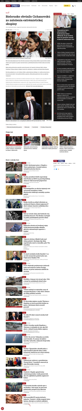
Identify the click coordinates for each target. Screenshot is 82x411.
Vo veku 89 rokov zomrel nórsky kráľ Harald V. (36, 316)
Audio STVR (34, 1)
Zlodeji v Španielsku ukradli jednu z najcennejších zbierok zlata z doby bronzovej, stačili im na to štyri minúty (36, 350)
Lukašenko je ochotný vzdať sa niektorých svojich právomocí (50, 147)
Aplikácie (70, 163)
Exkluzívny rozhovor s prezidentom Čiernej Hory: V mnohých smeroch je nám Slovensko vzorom (36, 362)
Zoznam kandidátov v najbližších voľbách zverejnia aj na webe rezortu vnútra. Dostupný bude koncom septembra (65, 78)
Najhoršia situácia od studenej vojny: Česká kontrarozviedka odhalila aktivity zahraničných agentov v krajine (36, 228)
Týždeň (72, 14)
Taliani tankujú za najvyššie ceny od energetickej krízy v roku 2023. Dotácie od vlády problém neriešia (37, 291)
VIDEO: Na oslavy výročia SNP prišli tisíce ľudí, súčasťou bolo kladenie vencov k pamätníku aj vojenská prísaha (65, 46)
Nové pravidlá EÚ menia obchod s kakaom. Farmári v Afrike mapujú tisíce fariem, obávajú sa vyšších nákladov (37, 399)
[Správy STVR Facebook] (54, 169)
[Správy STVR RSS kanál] (58, 169)
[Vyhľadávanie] (75, 5)
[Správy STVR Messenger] (56, 169)
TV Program (27, 1)
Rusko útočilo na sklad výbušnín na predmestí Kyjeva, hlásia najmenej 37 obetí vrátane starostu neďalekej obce (36, 204)
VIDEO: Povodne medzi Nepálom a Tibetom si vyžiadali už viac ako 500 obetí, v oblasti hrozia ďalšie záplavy (36, 327)
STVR (2, 1)
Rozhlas (7, 1)
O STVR (74, 163)
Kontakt (79, 1)
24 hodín (64, 14)
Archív (20, 1)
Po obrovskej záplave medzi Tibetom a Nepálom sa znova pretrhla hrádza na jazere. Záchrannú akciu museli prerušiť (36, 304)
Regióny (51, 5)
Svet (39, 5)
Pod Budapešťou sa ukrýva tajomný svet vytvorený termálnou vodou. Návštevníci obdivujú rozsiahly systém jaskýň (37, 191)
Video (29, 163)
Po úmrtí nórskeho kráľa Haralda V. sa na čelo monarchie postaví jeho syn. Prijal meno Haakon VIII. (66, 70)
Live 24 (66, 5)
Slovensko (33, 5)
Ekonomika (44, 5)
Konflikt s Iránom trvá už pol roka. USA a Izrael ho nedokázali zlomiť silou (37, 280)
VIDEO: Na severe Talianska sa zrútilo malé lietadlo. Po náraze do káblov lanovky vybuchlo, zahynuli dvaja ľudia (37, 339)
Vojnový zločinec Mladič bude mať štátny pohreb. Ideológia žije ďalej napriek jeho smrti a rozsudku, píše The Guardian (66, 107)
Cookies (54, 166)
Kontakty (55, 163)
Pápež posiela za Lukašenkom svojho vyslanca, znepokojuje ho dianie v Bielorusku (14, 148)
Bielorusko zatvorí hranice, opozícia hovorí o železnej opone (31, 148)
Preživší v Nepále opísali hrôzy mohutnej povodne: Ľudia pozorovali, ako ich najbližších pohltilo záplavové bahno (36, 375)
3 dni (68, 14)
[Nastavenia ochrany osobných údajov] (2, 408)
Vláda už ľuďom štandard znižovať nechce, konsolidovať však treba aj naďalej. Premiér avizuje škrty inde (66, 54)
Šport (56, 5)
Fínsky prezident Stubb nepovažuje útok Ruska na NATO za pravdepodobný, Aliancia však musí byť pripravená (37, 179)
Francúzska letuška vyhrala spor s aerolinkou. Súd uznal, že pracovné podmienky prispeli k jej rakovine (35, 387)
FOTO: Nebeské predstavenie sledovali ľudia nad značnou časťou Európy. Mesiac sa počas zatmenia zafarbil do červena (36, 268)
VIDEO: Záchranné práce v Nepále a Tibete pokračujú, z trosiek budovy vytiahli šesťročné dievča (67, 149)
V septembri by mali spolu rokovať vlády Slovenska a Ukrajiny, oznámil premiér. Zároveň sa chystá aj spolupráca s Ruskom (66, 62)
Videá (59, 163)
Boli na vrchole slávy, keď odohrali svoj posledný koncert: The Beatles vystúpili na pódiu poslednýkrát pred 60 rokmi (66, 87)
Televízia (14, 1)
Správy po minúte (25, 5)
